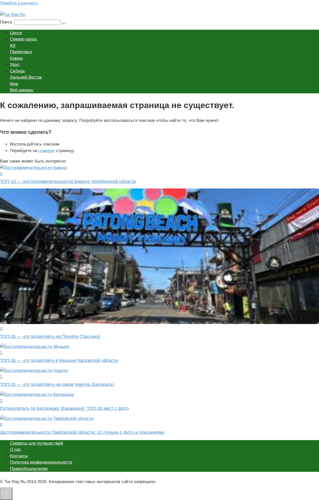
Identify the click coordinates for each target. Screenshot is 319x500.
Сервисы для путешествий (36, 443)
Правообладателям (29, 468)
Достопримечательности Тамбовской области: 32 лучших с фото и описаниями (82, 432)
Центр (16, 32)
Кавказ (16, 58)
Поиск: (7, 22)
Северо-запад (23, 39)
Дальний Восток (26, 77)
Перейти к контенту (19, 3)
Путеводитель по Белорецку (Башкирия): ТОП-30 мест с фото (64, 408)
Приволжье (21, 51)
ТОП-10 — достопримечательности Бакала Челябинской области (68, 181)
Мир (14, 83)
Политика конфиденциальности (41, 462)
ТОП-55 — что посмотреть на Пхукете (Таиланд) (50, 336)
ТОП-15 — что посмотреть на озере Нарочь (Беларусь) (57, 384)
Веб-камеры (21, 90)
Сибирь (17, 71)
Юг (13, 45)
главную (46, 150)
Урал (14, 64)
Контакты (19, 456)
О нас (15, 449)
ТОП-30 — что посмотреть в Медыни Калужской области (59, 360)
